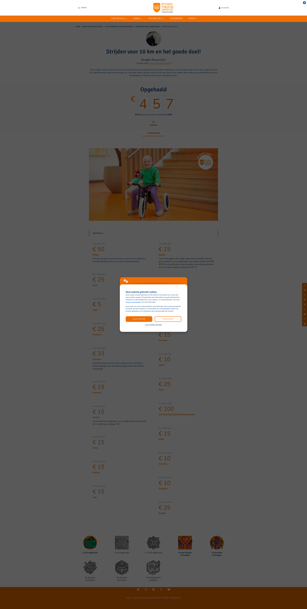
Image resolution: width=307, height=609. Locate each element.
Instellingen (168, 319)
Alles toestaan (139, 319)
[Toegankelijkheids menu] (304, 2)
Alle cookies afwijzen (153, 325)
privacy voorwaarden (133, 302)
